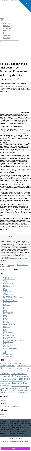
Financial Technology (9, 324)
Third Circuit (22, 392)
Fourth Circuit (3, 381)
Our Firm (6, 23)
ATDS (5, 280)
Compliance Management (10, 296)
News (5, 33)
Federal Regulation (8, 323)
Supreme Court (10, 392)
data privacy (8, 371)
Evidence (6, 309)
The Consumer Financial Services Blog (11, 420)
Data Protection (18, 371)
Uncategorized (7, 356)
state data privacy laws (20, 390)
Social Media (7, 346)
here (20, 126)
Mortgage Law (20, 383)
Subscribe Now (15, 448)
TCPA (5, 350)
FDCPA (5, 320)
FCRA (5, 318)
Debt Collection (7, 302)
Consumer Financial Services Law (13, 298)
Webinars (6, 35)
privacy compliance (23, 386)
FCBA (5, 315)
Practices (6, 26)
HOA (7, 381)
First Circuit (10, 379)
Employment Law (8, 305)
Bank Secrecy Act (8, 283)
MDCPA (5, 339)
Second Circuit (15, 388)
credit (24, 368)
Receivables (3, 388)
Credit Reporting (8, 299)
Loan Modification (8, 335)
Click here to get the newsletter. (9, 406)
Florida (15, 379)
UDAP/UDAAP (7, 354)
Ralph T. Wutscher (7, 237)
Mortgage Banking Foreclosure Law (15, 86)
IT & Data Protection (19, 381)
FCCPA (5, 316)
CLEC (4, 293)
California (23, 366)
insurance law (12, 381)
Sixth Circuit (10, 390)
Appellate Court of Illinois (7, 364)
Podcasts (6, 38)
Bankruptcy (6, 287)
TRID (4, 353)
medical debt (9, 383)
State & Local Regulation (10, 348)
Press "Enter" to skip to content (9, 1)
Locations (6, 31)
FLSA (4, 326)
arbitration (17, 364)
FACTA (5, 310)
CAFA (4, 288)
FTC (4, 329)
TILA (4, 351)
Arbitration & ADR (8, 277)
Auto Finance (7, 282)
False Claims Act (8, 313)
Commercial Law (8, 294)
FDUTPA (5, 321)
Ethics (5, 307)
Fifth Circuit (3, 379)
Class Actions (7, 291)
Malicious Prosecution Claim (11, 337)
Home (1, 86)
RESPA (5, 343)
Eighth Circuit (16, 374)
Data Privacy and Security (10, 301)
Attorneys (7, 28)
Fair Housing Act (8, 312)
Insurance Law (7, 332)
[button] (15, 439)
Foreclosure (3, 88)
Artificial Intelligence (9, 279)
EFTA (4, 304)
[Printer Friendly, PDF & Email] (4, 233)
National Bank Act (8, 342)
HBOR (5, 331)
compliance (18, 368)
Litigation (6, 334)
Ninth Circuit (5, 386)
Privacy (14, 386)
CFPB (5, 290)
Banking (5, 285)
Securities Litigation (9, 345)
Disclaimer (3, 417)
